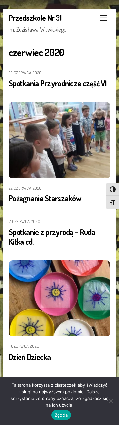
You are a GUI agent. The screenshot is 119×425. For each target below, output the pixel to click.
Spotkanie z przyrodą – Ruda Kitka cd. (52, 237)
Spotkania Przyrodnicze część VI (58, 83)
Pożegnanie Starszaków (45, 198)
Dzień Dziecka (30, 357)
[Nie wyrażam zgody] (110, 401)
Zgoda (61, 415)
